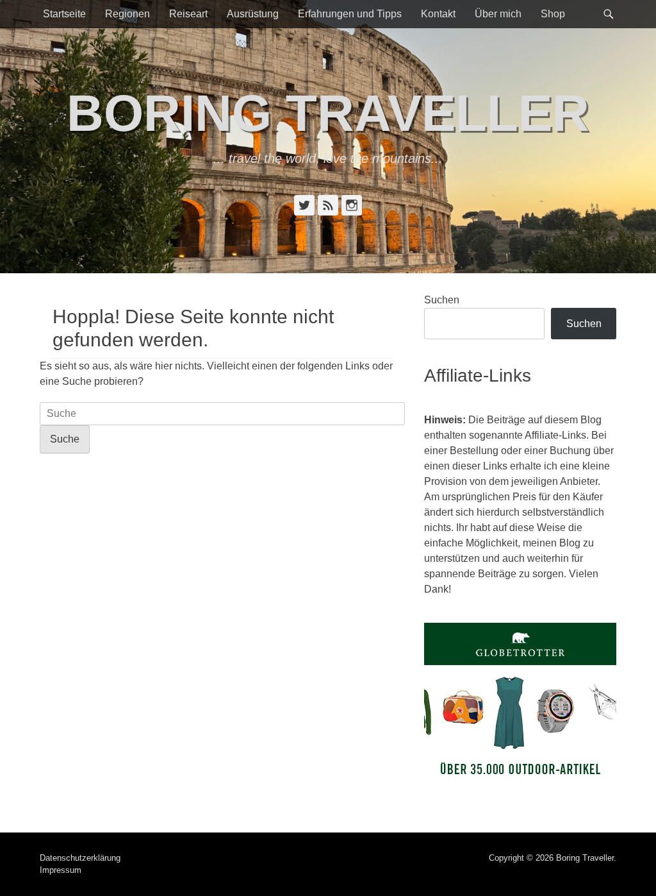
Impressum (60, 870)
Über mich (498, 13)
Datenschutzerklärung (80, 858)
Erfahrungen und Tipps (350, 13)
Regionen (127, 13)
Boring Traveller (328, 113)
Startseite (64, 13)
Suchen (441, 299)
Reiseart (188, 13)
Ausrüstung (253, 13)
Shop (553, 13)
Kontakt (438, 13)
